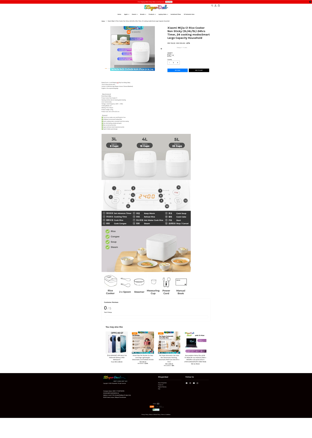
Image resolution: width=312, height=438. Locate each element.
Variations (170, 52)
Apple (126, 14)
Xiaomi (134, 14)
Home (119, 14)
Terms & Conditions (165, 414)
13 (140, 68)
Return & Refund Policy (154, 414)
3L (169, 55)
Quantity (169, 59)
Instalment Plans (176, 14)
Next (161, 49)
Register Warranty (162, 386)
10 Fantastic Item (189, 14)
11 (134, 68)
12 (137, 68)
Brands (142, 14)
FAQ (159, 389)
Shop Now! (169, 2)
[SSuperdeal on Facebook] (186, 383)
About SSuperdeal (162, 382)
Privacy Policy (145, 414)
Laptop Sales (162, 14)
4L (173, 55)
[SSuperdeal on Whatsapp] (197, 383)
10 (132, 68)
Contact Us (160, 384)
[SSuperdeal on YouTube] (194, 383)
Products (151, 14)
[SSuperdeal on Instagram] (190, 383)
